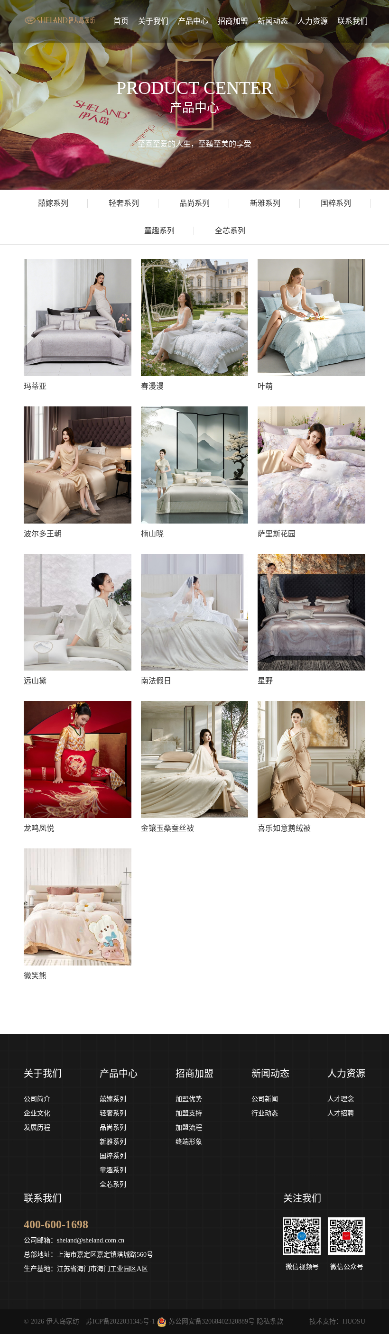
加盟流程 (189, 1127)
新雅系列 (113, 1141)
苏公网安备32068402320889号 (211, 1321)
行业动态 (264, 1113)
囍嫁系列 (113, 1099)
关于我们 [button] (153, 21)
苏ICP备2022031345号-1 (120, 1321)
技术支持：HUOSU (337, 1321)
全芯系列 (113, 1184)
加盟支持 (189, 1113)
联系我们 (43, 1198)
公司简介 (37, 1099)
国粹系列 (113, 1155)
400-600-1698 (56, 1224)
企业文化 (37, 1113)
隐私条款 (270, 1321)
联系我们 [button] (352, 21)
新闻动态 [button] (273, 21)
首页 (121, 21)
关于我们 (43, 1073)
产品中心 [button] (193, 21)
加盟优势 (189, 1099)
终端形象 (189, 1141)
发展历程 (37, 1127)
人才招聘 (340, 1113)
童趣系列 (113, 1170)
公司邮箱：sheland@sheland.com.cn (74, 1240)
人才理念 (340, 1099)
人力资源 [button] (312, 21)
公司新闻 (264, 1099)
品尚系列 (113, 1127)
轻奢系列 (113, 1113)
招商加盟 (194, 1073)
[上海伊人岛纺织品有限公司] (60, 12)
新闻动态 (270, 1073)
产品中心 (119, 1073)
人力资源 (346, 1073)
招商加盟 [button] (233, 21)
